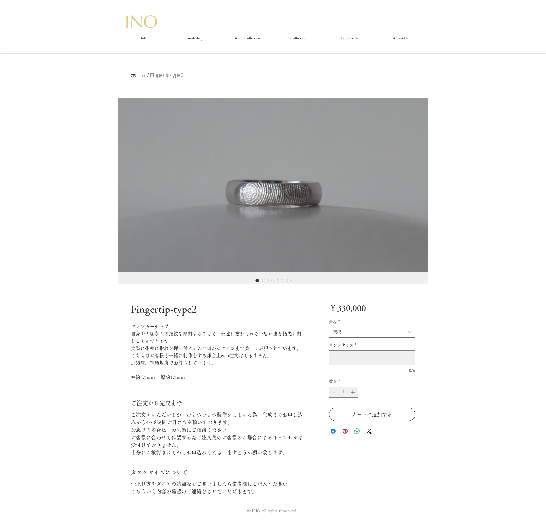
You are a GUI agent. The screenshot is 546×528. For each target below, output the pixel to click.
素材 (334, 322)
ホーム (138, 75)
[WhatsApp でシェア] (357, 431)
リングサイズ (342, 345)
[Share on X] (369, 431)
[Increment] (353, 392)
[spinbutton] (343, 392)
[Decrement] (333, 392)
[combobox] (372, 332)
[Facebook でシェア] (333, 431)
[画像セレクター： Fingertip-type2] (257, 280)
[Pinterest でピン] (345, 431)
